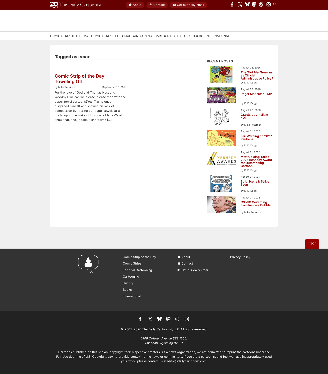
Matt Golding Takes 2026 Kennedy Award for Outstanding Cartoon (256, 161)
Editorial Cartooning (133, 36)
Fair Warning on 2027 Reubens (256, 138)
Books (198, 36)
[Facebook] (233, 5)
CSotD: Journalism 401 (254, 116)
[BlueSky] (247, 5)
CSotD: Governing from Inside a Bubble (255, 204)
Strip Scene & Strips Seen (255, 183)
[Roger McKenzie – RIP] (221, 96)
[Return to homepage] (89, 280)
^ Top (312, 244)
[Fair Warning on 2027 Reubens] (221, 138)
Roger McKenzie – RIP (256, 94)
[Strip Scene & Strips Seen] (221, 184)
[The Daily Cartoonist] (76, 5)
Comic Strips (102, 36)
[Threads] (261, 5)
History (183, 36)
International (218, 36)
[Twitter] (240, 5)
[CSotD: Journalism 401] (221, 117)
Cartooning (165, 36)
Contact (159, 5)
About (137, 5)
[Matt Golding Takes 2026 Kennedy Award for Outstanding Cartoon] (221, 159)
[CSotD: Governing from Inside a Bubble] (221, 205)
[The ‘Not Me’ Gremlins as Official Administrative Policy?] (221, 74)
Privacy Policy (240, 257)
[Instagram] (268, 5)
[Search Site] (275, 5)
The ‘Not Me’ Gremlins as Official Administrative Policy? (257, 75)
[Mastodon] (254, 5)
